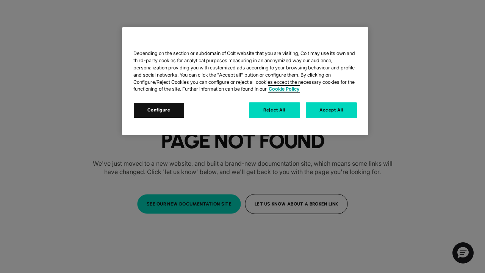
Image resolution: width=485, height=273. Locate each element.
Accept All (331, 110)
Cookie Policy (284, 89)
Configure (158, 110)
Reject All (274, 110)
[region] (245, 81)
